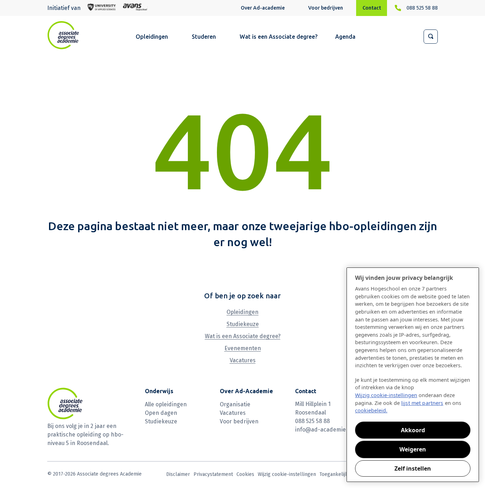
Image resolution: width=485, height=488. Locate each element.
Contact (372, 8)
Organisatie (235, 404)
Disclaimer (178, 474)
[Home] (63, 35)
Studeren (204, 36)
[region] (412, 374)
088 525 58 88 (422, 8)
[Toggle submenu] (288, 8)
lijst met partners (422, 403)
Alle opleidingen (166, 404)
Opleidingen (152, 36)
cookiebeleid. (371, 410)
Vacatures (243, 360)
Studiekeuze (243, 324)
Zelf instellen (412, 468)
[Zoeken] (431, 36)
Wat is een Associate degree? (278, 36)
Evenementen (242, 348)
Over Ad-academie (263, 8)
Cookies (245, 474)
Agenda (345, 36)
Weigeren (412, 449)
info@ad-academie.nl (323, 429)
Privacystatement (213, 474)
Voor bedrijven (325, 8)
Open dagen (161, 413)
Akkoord (413, 430)
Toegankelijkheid (339, 474)
